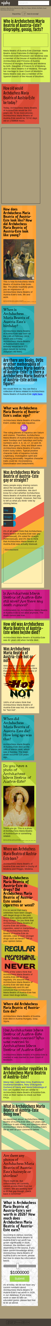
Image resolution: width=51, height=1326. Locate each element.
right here (37, 394)
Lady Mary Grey (23, 1082)
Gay (6, 510)
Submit (20, 1278)
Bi (5, 523)
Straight (8, 517)
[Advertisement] (20, 165)
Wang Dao (8, 1082)
